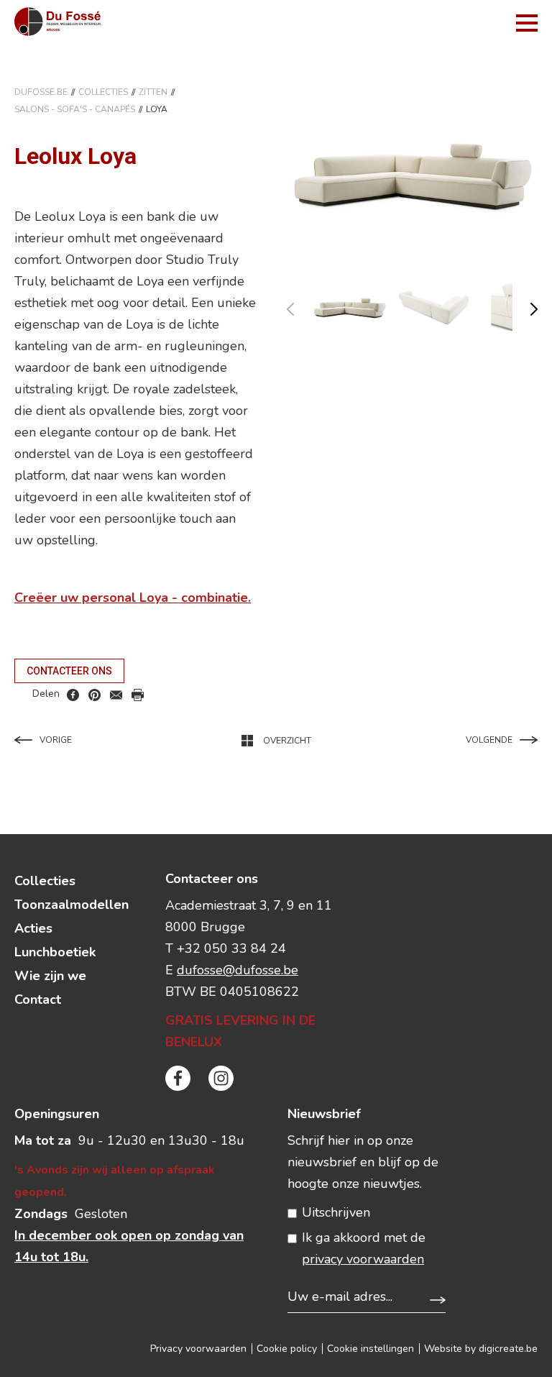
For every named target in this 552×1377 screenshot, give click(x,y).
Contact (37, 999)
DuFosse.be (41, 92)
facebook (73, 695)
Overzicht (287, 740)
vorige (299, 306)
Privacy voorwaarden (198, 1348)
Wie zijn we (50, 975)
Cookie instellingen (370, 1348)
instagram (221, 1078)
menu (527, 23)
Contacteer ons (69, 671)
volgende (525, 306)
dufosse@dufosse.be (237, 970)
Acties (33, 928)
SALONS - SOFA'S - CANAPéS (74, 109)
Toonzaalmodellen (71, 904)
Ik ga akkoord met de (364, 1248)
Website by (481, 1348)
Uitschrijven (336, 1212)
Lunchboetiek (55, 952)
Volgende (489, 740)
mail (116, 695)
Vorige (56, 740)
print (138, 695)
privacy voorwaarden (363, 1259)
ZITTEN (153, 92)
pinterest (94, 695)
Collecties (103, 92)
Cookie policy (287, 1348)
